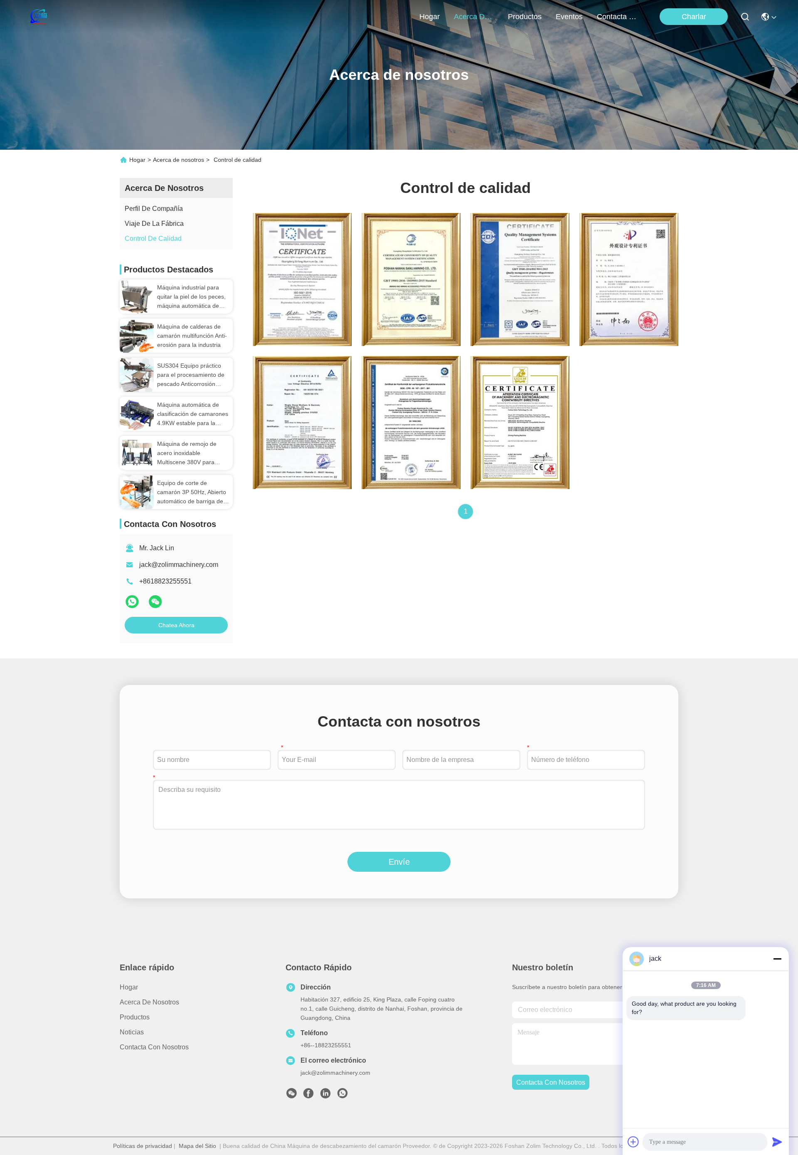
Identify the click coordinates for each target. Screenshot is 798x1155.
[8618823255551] (342, 1095)
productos (525, 16)
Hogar (429, 16)
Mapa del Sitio (197, 1146)
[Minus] (777, 959)
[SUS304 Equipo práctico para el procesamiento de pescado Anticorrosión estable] (137, 375)
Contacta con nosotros (154, 1047)
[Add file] (633, 1142)
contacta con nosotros (617, 16)
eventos (569, 16)
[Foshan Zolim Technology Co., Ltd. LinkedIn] (325, 1095)
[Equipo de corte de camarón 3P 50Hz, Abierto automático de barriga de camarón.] (137, 492)
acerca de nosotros (474, 16)
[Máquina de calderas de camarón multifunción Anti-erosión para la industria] (137, 336)
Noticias (132, 1032)
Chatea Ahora (176, 625)
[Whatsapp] (133, 605)
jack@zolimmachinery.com (178, 564)
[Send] (777, 1142)
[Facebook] (308, 1095)
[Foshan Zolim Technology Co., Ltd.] (38, 16)
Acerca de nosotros (178, 159)
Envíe (399, 861)
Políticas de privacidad (142, 1146)
